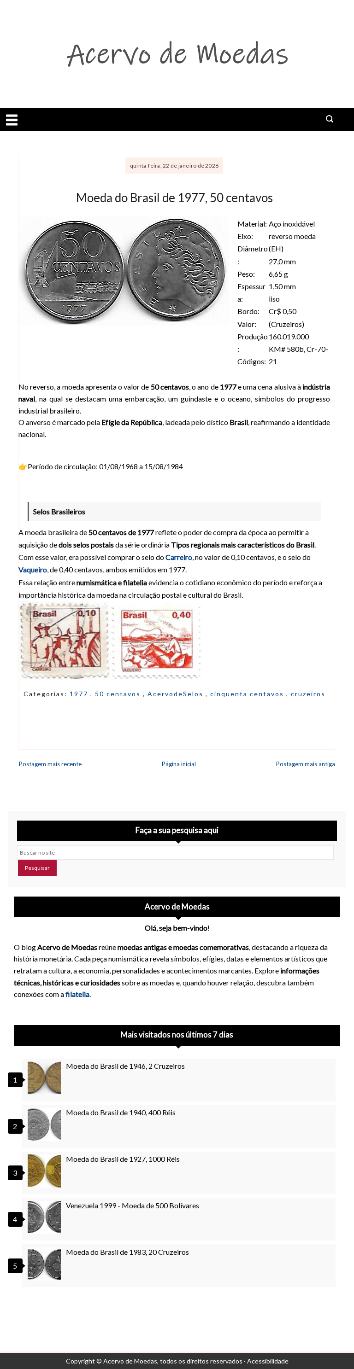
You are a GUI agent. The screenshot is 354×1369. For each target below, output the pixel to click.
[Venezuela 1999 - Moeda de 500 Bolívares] (46, 1217)
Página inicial (179, 764)
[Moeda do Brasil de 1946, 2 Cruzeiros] (46, 1078)
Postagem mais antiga (305, 764)
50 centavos (119, 694)
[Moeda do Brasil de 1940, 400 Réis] (46, 1124)
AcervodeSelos (177, 694)
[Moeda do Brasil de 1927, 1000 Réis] (46, 1171)
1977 (80, 694)
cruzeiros (308, 694)
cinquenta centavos (248, 694)
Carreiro (178, 557)
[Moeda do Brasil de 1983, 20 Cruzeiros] (46, 1264)
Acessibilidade (268, 1361)
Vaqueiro (32, 569)
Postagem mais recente (50, 764)
